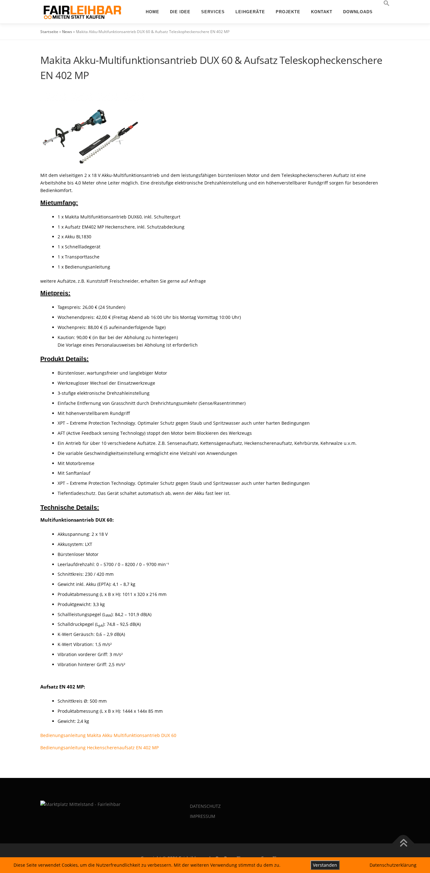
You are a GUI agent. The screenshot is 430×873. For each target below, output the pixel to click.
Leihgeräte (250, 11)
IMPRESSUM (202, 816)
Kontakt (321, 11)
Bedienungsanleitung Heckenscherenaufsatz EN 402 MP (99, 748)
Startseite (49, 31)
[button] (384, 3)
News (67, 31)
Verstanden (325, 865)
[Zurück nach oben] (403, 843)
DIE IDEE (180, 11)
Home (152, 11)
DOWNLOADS (358, 11)
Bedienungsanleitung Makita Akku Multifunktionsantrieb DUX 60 (108, 735)
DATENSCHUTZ (205, 806)
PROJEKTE (288, 11)
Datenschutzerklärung (393, 865)
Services (213, 11)
